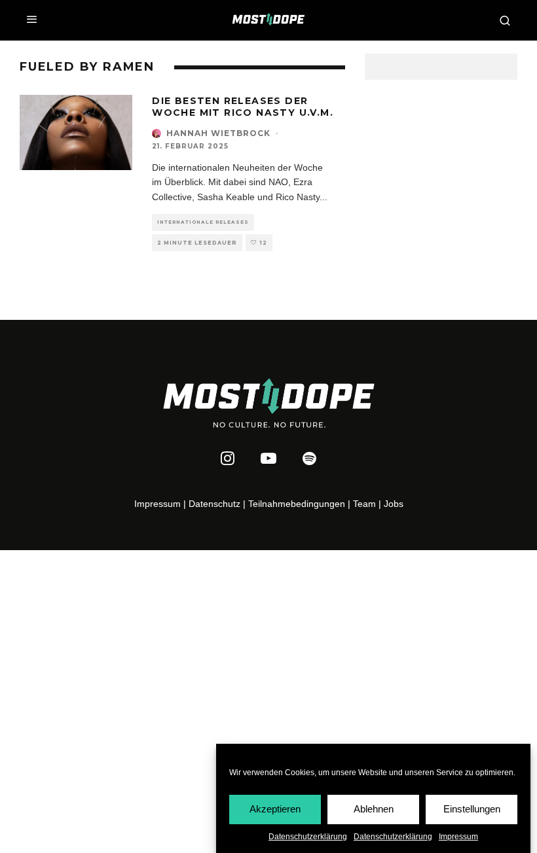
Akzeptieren (275, 808)
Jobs (393, 503)
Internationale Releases (203, 222)
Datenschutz (214, 503)
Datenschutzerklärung (307, 836)
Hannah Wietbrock (218, 133)
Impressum (458, 836)
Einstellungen (471, 808)
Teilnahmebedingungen (296, 503)
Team (364, 503)
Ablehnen (374, 808)
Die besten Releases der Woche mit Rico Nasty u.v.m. (242, 106)
